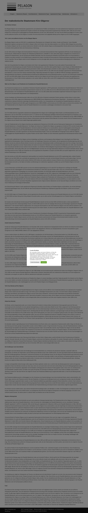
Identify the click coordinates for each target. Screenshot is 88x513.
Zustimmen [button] (43, 262)
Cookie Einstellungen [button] (35, 262)
